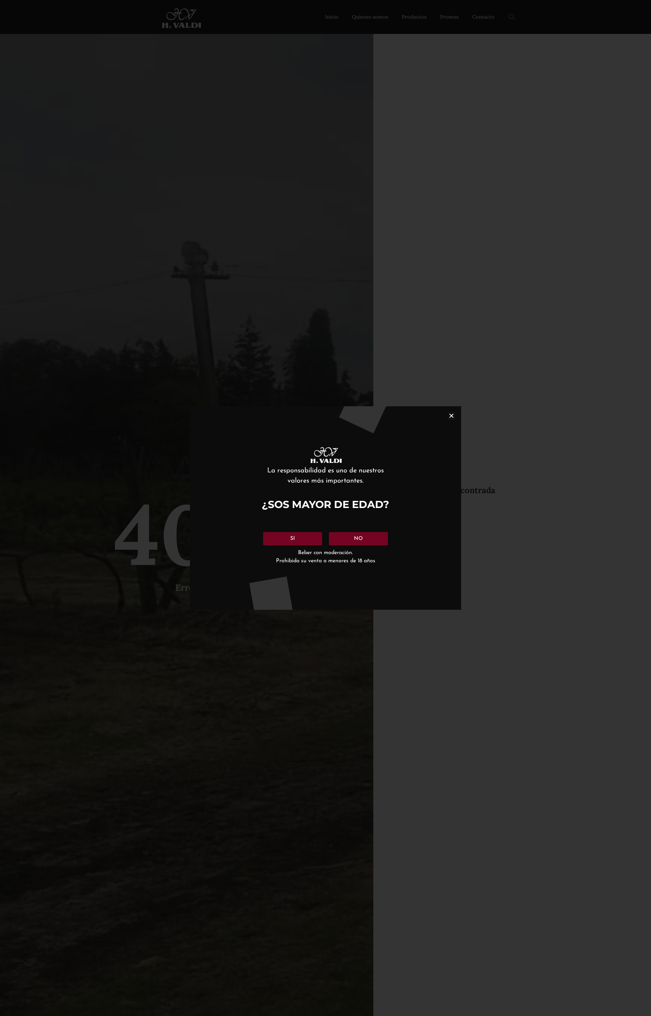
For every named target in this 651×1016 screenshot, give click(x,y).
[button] (451, 416)
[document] (325, 508)
